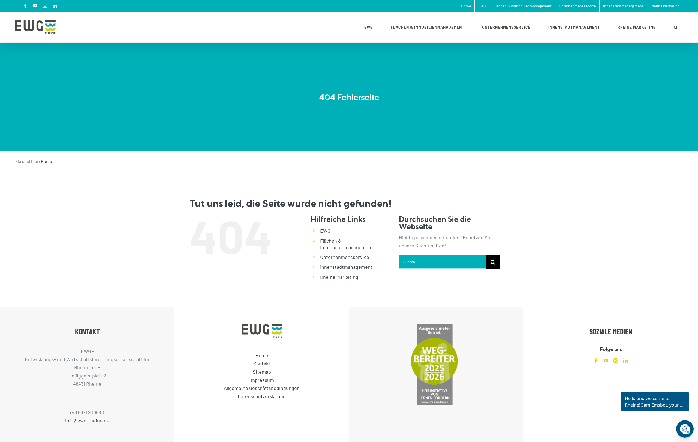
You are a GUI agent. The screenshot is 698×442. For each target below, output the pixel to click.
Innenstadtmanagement (346, 267)
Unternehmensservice (344, 257)
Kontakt (261, 364)
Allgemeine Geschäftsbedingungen (262, 388)
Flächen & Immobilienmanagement (346, 244)
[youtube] (606, 360)
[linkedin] (625, 360)
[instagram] (615, 360)
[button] (675, 27)
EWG (325, 231)
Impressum (261, 380)
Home (46, 161)
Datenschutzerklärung (262, 396)
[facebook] (596, 360)
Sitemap (262, 372)
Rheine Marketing (339, 277)
